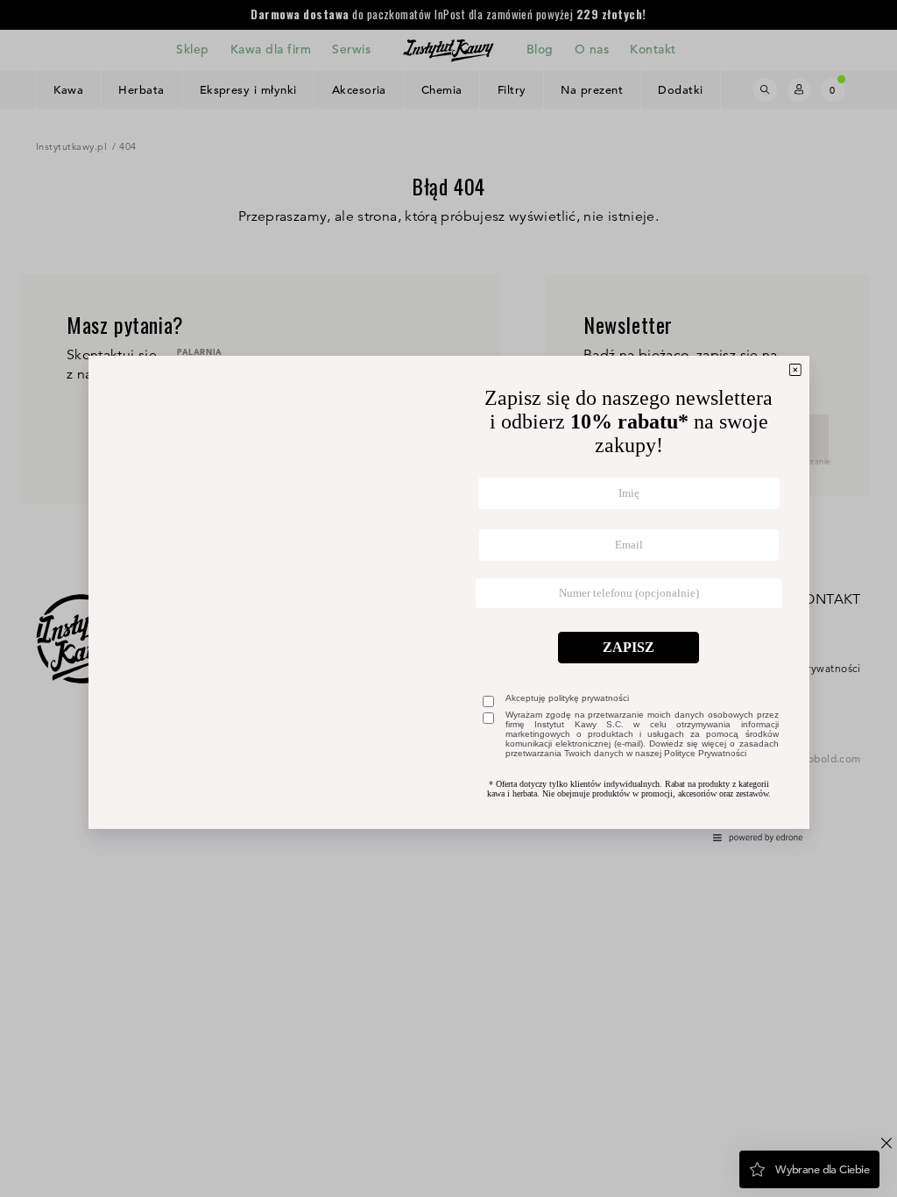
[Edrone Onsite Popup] (448, 598)
